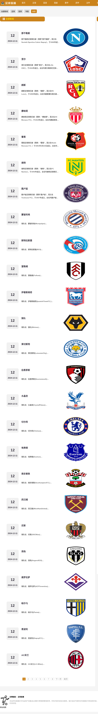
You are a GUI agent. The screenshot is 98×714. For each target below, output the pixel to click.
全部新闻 (4, 11)
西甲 (77, 3)
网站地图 (3, 707)
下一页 (58, 679)
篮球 (45, 3)
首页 (23, 3)
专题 (27, 11)
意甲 (66, 3)
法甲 (88, 3)
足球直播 (21, 697)
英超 (56, 3)
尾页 (66, 679)
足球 (34, 3)
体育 (34, 11)
